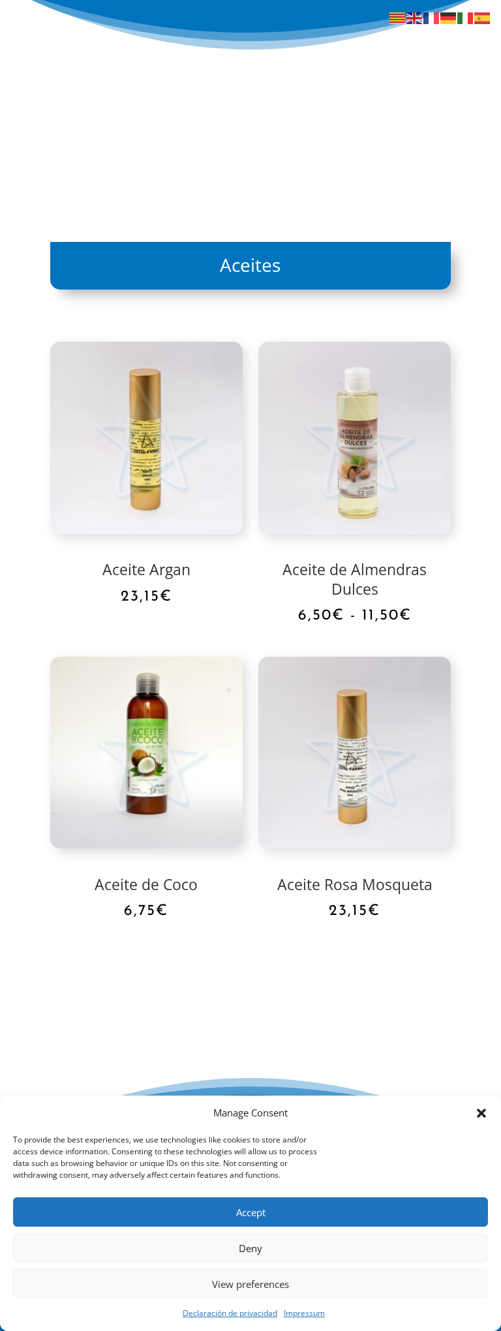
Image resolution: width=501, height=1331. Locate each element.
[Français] (431, 17)
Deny (250, 1248)
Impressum (304, 1313)
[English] (414, 17)
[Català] (397, 17)
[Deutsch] (448, 17)
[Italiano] (465, 17)
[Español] (482, 17)
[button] (481, 1113)
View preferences (250, 1284)
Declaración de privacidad (230, 1313)
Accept (251, 1212)
